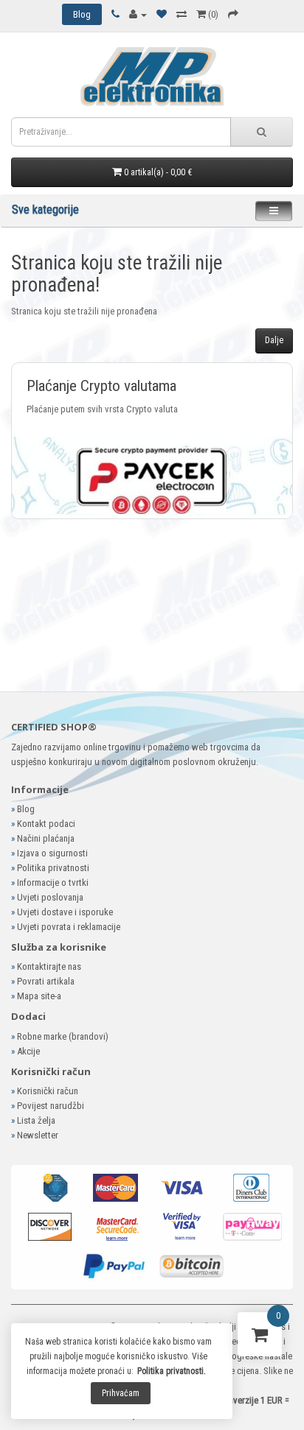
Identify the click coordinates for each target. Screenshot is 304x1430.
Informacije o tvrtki (53, 882)
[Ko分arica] (260, 1337)
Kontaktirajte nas (49, 966)
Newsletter (37, 1135)
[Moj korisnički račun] (138, 14)
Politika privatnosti (53, 867)
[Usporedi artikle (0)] (181, 14)
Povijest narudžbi (50, 1105)
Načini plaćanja (46, 838)
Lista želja (36, 1120)
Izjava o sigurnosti (52, 853)
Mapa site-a (39, 995)
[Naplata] (233, 14)
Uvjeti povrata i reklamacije (68, 926)
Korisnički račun (47, 1090)
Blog (26, 808)
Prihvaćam (120, 1393)
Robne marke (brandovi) (62, 1036)
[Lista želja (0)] (161, 14)
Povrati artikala (46, 981)
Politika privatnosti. (171, 1371)
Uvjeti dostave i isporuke (65, 911)
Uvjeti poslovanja (50, 897)
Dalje (274, 340)
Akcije (28, 1051)
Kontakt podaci (46, 823)
